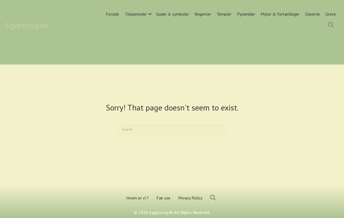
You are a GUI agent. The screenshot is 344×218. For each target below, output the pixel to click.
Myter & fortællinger (280, 14)
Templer (224, 14)
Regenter (203, 14)
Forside (112, 14)
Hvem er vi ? (137, 198)
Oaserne (312, 14)
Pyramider (246, 14)
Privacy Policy (190, 198)
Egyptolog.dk (26, 26)
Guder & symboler (172, 14)
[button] (150, 14)
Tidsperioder (136, 14)
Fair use (163, 198)
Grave (330, 14)
